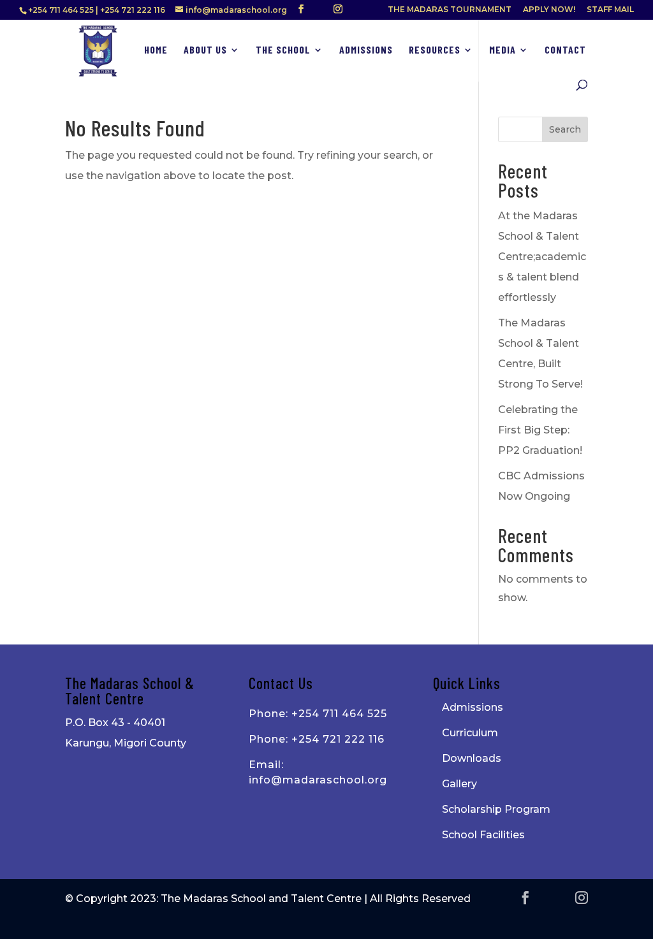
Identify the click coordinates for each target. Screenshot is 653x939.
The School (283, 50)
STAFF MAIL (610, 10)
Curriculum (470, 733)
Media (502, 50)
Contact (565, 50)
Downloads (471, 758)
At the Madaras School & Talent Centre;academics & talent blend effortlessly (542, 256)
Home (156, 50)
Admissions (366, 50)
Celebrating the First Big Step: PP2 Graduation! (540, 430)
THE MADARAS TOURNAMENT (449, 10)
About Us (205, 50)
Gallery (459, 784)
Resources (434, 50)
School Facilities (483, 835)
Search (565, 129)
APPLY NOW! (549, 10)
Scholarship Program (496, 809)
